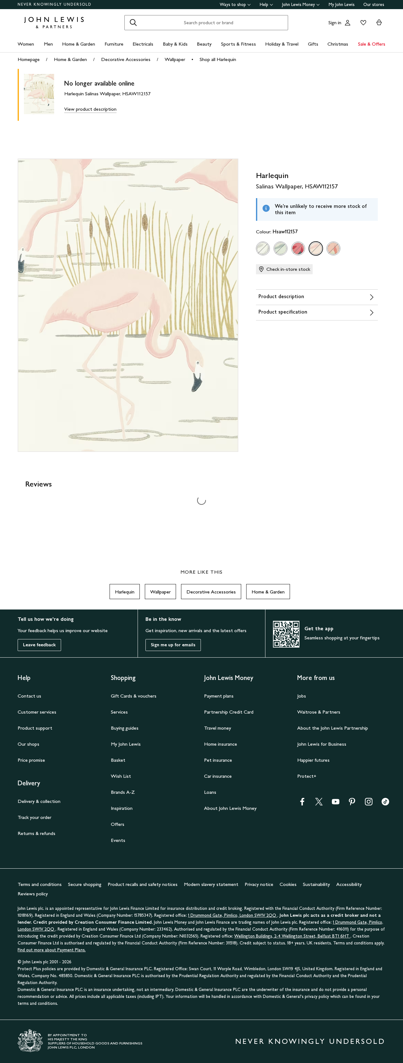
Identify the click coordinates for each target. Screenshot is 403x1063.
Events (118, 840)
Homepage (29, 59)
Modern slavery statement (211, 884)
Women (26, 44)
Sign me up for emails (173, 645)
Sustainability (316, 884)
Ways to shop (233, 4)
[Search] (133, 22)
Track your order (34, 817)
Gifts (313, 44)
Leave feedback (39, 645)
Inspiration (122, 808)
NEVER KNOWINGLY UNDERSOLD (55, 4)
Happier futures (313, 760)
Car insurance (218, 776)
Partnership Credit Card (228, 712)
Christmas (337, 44)
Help (264, 4)
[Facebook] (302, 804)
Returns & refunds (36, 833)
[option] (263, 248)
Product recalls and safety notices (143, 884)
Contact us (29, 696)
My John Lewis (342, 4)
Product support (35, 728)
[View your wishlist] (362, 22)
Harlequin (124, 592)
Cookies (288, 884)
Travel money (217, 728)
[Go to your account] (347, 22)
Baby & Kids (175, 44)
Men (48, 44)
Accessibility (349, 884)
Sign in (334, 22)
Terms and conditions (40, 884)
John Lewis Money (298, 4)
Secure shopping (84, 884)
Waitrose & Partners (318, 712)
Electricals (143, 44)
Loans (210, 792)
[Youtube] (335, 804)
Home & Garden (78, 44)
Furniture (114, 44)
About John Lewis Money (230, 808)
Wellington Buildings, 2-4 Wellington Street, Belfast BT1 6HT (292, 936)
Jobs (301, 696)
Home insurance (220, 744)
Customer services (37, 712)
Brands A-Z (123, 792)
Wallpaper (175, 59)
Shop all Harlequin (218, 59)
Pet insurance (218, 760)
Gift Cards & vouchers (133, 696)
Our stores (373, 4)
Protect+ (306, 776)
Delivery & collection (39, 801)
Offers (117, 824)
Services (119, 712)
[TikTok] (385, 804)
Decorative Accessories (125, 59)
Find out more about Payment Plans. (52, 950)
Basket (118, 760)
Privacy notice (259, 884)
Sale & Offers (371, 44)
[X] (319, 804)
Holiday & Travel (281, 44)
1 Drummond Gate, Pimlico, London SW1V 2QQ (232, 915)
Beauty (204, 44)
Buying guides (125, 728)
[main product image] (44, 95)
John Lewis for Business (321, 744)
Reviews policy (33, 894)
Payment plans (219, 696)
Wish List (121, 776)
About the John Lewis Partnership (332, 728)
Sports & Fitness (238, 44)
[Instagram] (368, 804)
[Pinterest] (352, 804)
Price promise (31, 760)
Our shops (28, 744)
